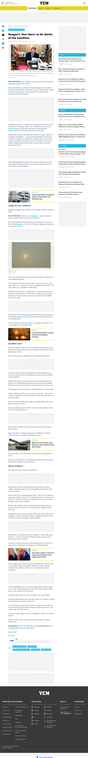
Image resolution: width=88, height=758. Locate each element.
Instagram (35, 216)
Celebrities (61, 140)
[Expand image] (52, 46)
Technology (56, 8)
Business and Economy (21, 26)
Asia (60, 187)
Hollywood (17, 224)
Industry (47, 8)
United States (13, 129)
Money (40, 8)
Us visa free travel (19, 646)
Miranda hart (45, 649)
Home (10, 26)
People (61, 119)
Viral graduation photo (21, 649)
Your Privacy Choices (46, 757)
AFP (26, 41)
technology (26, 315)
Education (61, 94)
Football (61, 64)
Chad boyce (35, 649)
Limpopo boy (32, 646)
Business (32, 8)
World (60, 129)
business (34, 435)
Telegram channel (15, 84)
